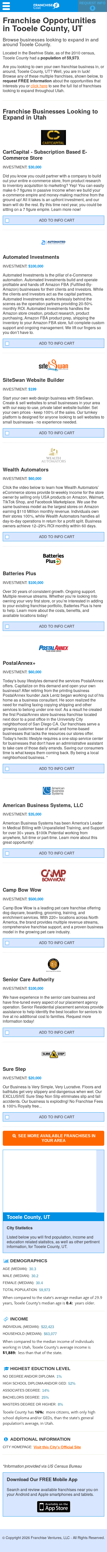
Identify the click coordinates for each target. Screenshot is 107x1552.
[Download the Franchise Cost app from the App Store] (53, 1507)
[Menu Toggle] (7, 6)
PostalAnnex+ (19, 662)
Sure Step (14, 1068)
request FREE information (27, 81)
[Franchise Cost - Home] (46, 5)
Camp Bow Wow (22, 889)
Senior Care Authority (28, 979)
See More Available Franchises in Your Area (56, 1138)
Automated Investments (31, 256)
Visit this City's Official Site (57, 1447)
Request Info (92, 5)
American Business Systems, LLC (43, 805)
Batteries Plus (19, 573)
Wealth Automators (26, 469)
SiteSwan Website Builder (33, 379)
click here (39, 86)
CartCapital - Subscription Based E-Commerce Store (45, 154)
